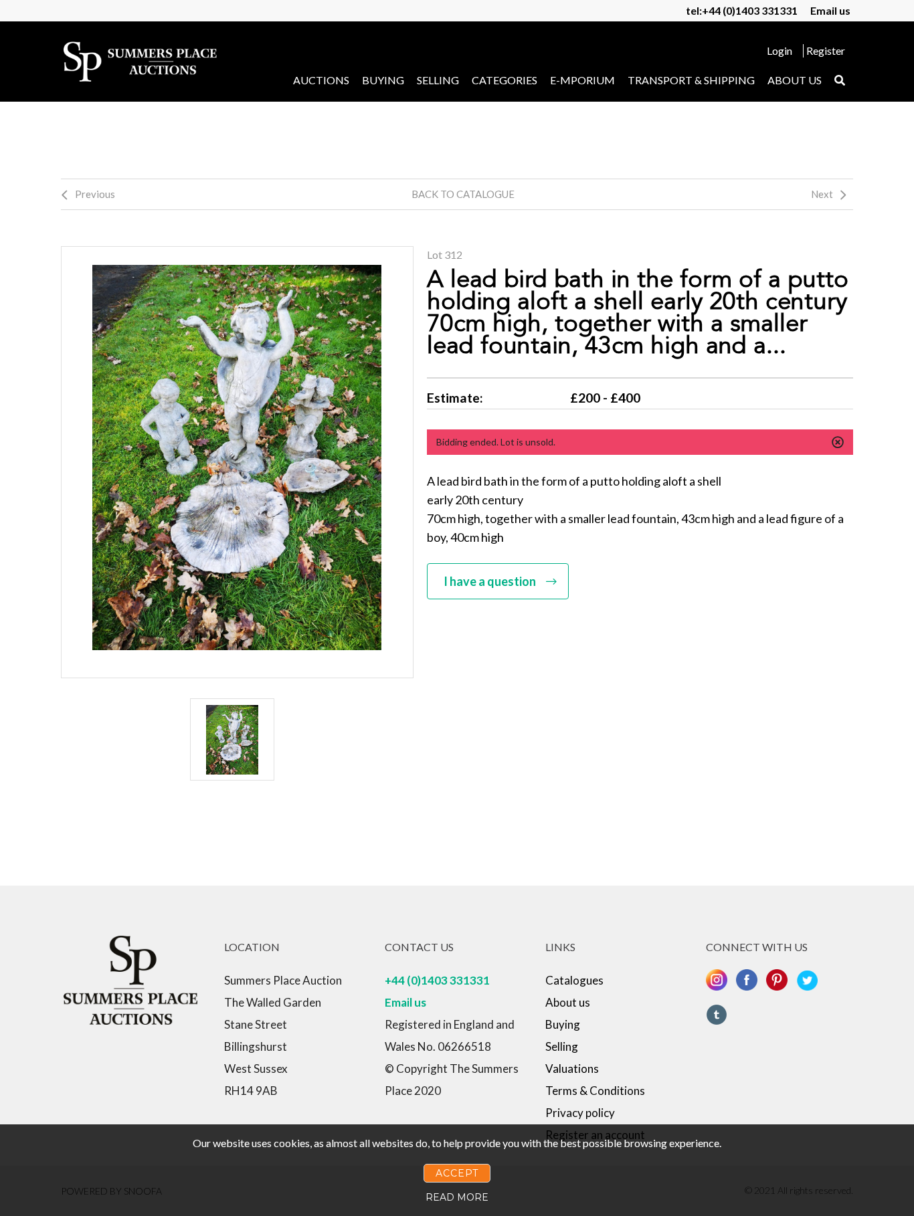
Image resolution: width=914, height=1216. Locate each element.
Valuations (572, 1068)
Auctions (321, 80)
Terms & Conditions (595, 1091)
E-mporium (582, 80)
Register (825, 50)
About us (794, 80)
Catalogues (574, 980)
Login (779, 50)
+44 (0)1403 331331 (437, 980)
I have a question (490, 581)
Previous (95, 194)
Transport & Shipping (691, 80)
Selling (438, 80)
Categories (504, 80)
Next (822, 194)
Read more (457, 1197)
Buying (383, 80)
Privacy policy (580, 1113)
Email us (830, 10)
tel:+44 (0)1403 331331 (742, 10)
